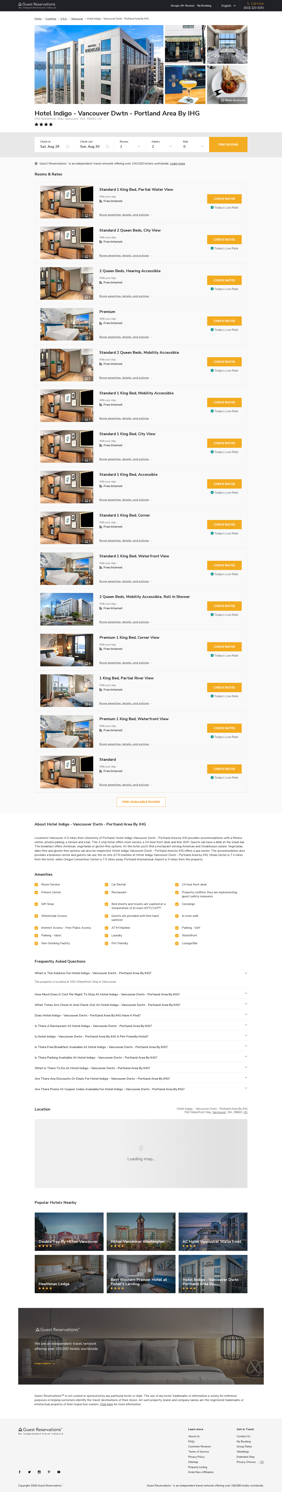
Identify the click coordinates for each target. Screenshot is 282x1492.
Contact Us (243, 1436)
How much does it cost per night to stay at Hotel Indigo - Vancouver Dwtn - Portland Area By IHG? (107, 994)
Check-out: (86, 141)
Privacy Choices (246, 1462)
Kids (185, 141)
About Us (194, 1436)
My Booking (204, 5)
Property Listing (197, 1467)
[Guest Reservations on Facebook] (21, 1471)
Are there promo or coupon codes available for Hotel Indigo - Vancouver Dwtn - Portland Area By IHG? (110, 1089)
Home (38, 18)
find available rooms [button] (141, 802)
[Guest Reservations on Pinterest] (49, 1471)
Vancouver (77, 18)
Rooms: (124, 141)
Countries (50, 18)
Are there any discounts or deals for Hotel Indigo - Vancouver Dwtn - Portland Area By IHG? (102, 1079)
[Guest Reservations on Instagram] (40, 1471)
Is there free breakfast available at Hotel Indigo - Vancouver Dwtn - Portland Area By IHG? (101, 1047)
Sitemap (193, 1462)
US (245, 1112)
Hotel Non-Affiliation (201, 1472)
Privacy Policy (196, 1457)
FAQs (191, 1441)
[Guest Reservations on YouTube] (57, 1471)
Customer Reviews (199, 1446)
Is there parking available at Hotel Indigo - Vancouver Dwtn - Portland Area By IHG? (96, 1058)
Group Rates (244, 1446)
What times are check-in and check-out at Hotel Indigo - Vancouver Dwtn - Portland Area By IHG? (107, 1005)
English (226, 6)
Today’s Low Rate (226, 208)
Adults (156, 141)
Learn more (177, 163)
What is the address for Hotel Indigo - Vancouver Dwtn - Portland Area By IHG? (93, 973)
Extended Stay (246, 1457)
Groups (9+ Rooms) (183, 5)
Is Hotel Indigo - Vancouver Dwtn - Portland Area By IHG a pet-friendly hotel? (91, 1036)
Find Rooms (228, 144)
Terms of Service (198, 1452)
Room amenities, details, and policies (124, 215)
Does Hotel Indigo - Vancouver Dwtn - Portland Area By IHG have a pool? (88, 1015)
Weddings (243, 1452)
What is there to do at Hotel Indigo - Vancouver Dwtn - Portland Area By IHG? (92, 1068)
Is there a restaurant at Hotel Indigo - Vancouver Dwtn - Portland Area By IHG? (93, 1026)
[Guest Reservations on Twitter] (30, 1471)
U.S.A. (63, 18)
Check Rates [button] (224, 199)
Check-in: (45, 141)
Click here (106, 1404)
